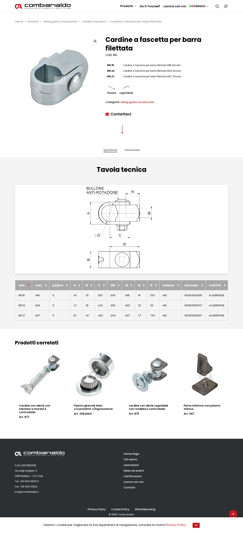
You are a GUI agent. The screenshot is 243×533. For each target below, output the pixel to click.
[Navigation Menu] (226, 6)
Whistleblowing (145, 509)
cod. (22, 285)
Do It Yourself (150, 6)
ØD (113, 285)
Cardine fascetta (94, 21)
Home (19, 21)
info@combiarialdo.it (27, 492)
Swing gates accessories (60, 21)
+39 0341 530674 (29, 481)
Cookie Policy (120, 509)
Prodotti (126, 6)
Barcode (191, 285)
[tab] (110, 150)
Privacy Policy (97, 509)
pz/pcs (58, 285)
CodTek (215, 285)
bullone (168, 285)
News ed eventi (134, 471)
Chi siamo (130, 459)
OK (196, 525)
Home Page (131, 454)
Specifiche (110, 150)
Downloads (132, 150)
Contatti (129, 487)
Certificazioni (133, 476)
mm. (38, 285)
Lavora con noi (174, 6)
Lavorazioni (131, 465)
